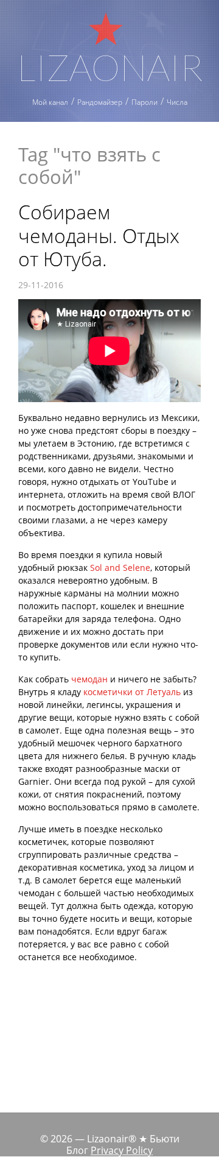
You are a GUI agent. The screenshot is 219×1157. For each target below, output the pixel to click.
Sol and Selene (120, 567)
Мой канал (50, 102)
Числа (177, 102)
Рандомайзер (99, 102)
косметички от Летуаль (132, 692)
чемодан (89, 679)
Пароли (144, 102)
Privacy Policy (122, 1150)
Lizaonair (110, 65)
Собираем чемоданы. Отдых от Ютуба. (98, 235)
